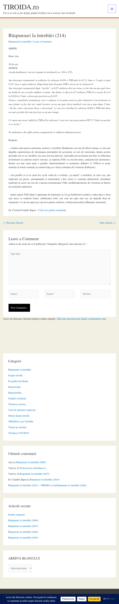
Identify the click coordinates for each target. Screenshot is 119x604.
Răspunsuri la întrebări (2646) (71, 485)
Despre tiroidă (15, 375)
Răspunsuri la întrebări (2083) (31, 462)
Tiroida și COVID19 (18, 433)
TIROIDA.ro (21, 6)
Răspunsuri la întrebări (19, 369)
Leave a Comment (42, 41)
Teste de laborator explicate (22, 410)
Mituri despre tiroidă (18, 415)
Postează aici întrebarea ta (33, 468)
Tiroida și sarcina (17, 404)
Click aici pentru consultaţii (52, 210)
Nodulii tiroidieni (17, 398)
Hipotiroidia (14, 387)
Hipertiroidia (14, 392)
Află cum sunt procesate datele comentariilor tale (81, 318)
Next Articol (108, 222)
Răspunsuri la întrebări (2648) (23, 520)
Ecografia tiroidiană (18, 381)
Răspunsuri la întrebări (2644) (45, 479)
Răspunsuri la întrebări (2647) (34, 473)
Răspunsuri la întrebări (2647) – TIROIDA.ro (30, 485)
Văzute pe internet (17, 427)
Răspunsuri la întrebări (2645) (23, 537)
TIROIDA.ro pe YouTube (20, 421)
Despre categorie (16, 514)
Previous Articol (13, 222)
